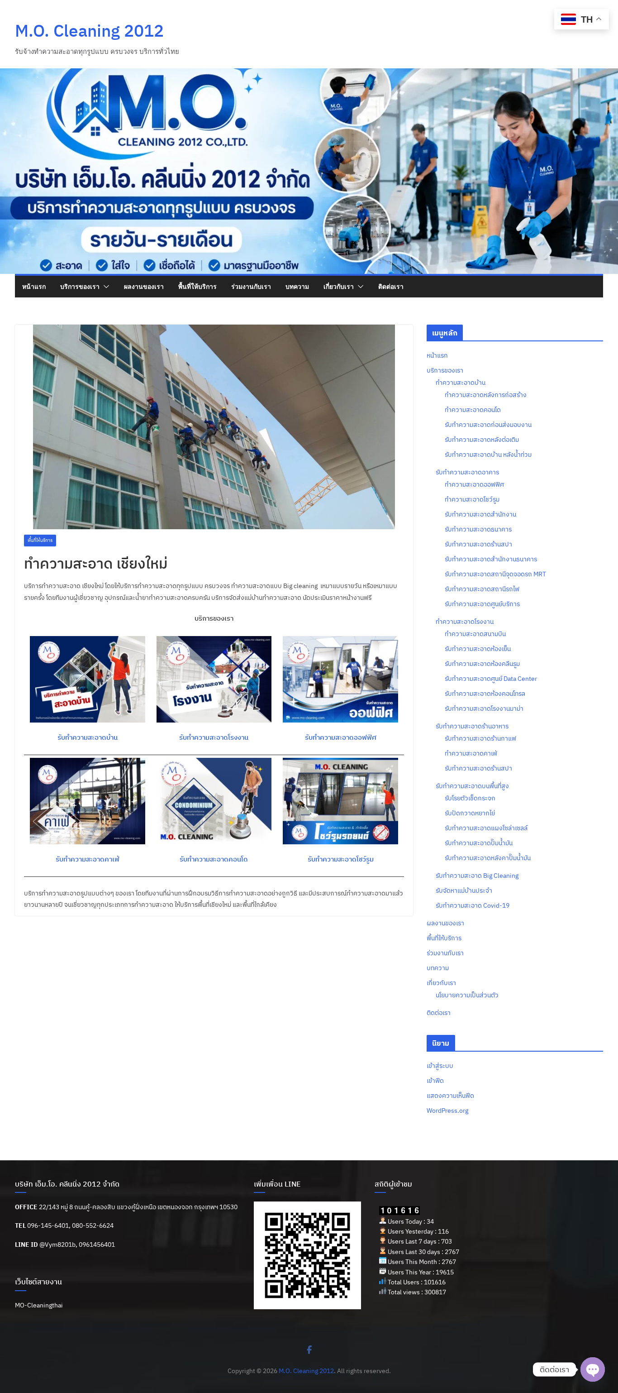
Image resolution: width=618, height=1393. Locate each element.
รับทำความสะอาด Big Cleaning (477, 875)
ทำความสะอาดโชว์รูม (472, 499)
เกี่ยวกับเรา (338, 286)
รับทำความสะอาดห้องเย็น (478, 649)
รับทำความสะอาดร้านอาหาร (472, 726)
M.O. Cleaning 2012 (89, 30)
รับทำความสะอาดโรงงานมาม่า (484, 708)
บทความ (297, 286)
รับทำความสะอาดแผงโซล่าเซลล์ (486, 828)
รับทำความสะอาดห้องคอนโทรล (485, 693)
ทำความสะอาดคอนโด (473, 410)
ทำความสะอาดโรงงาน (465, 622)
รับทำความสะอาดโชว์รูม (341, 859)
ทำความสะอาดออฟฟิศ (474, 484)
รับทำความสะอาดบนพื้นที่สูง (472, 786)
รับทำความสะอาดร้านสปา (478, 544)
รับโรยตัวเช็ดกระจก (470, 798)
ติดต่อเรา (391, 286)
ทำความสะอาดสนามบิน (475, 634)
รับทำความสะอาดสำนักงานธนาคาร (491, 559)
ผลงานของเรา (144, 286)
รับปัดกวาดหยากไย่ (470, 813)
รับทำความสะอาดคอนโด (214, 859)
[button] (104, 286)
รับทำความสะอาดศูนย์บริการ (482, 604)
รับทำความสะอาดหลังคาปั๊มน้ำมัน (488, 858)
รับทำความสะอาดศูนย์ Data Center (491, 679)
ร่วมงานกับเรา (251, 286)
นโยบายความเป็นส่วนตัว (467, 995)
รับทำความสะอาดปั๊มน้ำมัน (479, 843)
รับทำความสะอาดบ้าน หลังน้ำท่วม (488, 454)
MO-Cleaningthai (39, 1305)
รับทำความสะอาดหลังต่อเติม (482, 440)
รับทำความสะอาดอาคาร (467, 472)
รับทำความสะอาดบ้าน (87, 737)
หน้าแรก (34, 286)
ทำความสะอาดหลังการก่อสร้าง (486, 395)
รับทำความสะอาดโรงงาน (213, 737)
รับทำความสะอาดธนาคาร (478, 529)
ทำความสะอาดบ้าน (460, 382)
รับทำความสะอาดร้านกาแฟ (480, 738)
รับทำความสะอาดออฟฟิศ (340, 737)
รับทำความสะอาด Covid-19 (472, 905)
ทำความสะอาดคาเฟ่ (471, 753)
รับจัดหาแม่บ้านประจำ (464, 890)
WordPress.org (447, 1110)
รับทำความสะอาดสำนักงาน (480, 514)
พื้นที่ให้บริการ (197, 286)
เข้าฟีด (435, 1081)
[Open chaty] (592, 1369)
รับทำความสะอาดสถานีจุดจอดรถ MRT (495, 574)
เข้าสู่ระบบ (440, 1066)
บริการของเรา (80, 286)
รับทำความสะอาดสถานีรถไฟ (482, 589)
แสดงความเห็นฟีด (450, 1095)
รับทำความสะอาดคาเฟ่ (87, 859)
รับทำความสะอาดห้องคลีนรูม (482, 664)
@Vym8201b (57, 1244)
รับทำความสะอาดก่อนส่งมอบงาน (488, 425)
